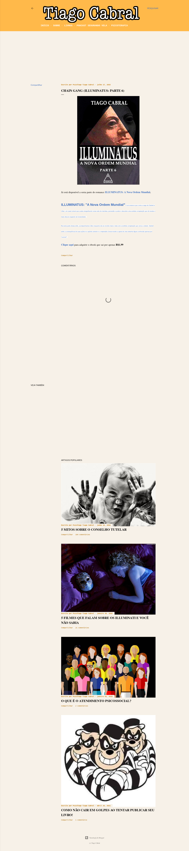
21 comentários (82, 628)
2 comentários (81, 706)
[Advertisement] (94, 57)
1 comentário (81, 820)
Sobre (56, 25)
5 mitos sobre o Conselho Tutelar (94, 529)
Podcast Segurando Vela (92, 25)
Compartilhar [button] (36, 85)
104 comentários (82, 535)
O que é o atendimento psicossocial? (96, 700)
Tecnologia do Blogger (96, 838)
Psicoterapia (119, 25)
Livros (68, 25)
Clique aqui (67, 244)
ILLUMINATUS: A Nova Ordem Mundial (127, 192)
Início (45, 25)
